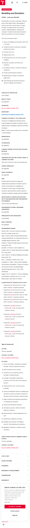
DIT (11, 285)
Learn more (7, 502)
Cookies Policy (5, 521)
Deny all (15, 515)
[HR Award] (4, 524)
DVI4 (10, 308)
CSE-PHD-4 (13, 305)
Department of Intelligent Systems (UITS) (12, 114)
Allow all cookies (15, 506)
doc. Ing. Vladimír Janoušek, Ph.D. (10, 108)
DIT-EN (12, 294)
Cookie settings (14, 511)
